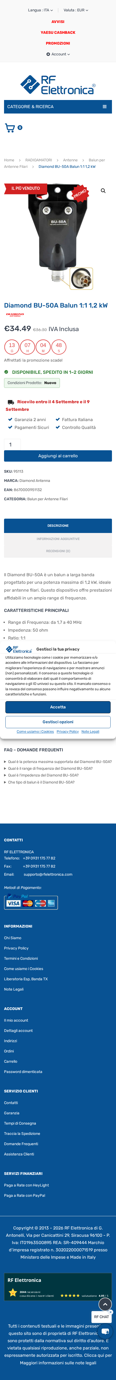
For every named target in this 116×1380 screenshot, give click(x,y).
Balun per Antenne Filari (47, 499)
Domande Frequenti (21, 1144)
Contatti (11, 1103)
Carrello (10, 1061)
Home (9, 160)
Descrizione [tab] (58, 526)
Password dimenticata (23, 1071)
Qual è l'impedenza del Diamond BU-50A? (43, 775)
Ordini (9, 1051)
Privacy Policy (68, 731)
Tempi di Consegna (20, 1123)
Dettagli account (18, 1030)
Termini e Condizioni (21, 958)
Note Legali (90, 731)
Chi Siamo (12, 938)
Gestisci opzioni (58, 721)
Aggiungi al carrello (58, 455)
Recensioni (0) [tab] (58, 551)
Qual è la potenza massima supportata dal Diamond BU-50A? (60, 761)
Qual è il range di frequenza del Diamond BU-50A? (50, 768)
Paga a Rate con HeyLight (26, 1185)
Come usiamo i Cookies (35, 731)
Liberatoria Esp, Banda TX (26, 979)
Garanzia (11, 1113)
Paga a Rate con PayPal (24, 1195)
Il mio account (16, 1020)
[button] (103, 191)
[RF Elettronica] (58, 84)
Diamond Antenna (34, 480)
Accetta (58, 707)
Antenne (70, 160)
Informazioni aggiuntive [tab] (58, 539)
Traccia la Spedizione (22, 1133)
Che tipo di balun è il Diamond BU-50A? (41, 782)
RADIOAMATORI (38, 160)
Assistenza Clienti (19, 1154)
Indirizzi (10, 1041)
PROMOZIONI (58, 43)
